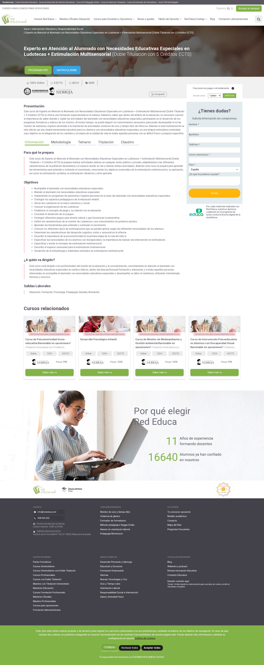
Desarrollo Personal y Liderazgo (116, 562)
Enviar (214, 193)
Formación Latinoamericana (233, 19)
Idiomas (104, 575)
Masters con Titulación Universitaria (51, 583)
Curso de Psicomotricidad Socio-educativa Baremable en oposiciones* (48, 343)
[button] (37, 142)
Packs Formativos (42, 562)
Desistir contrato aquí (178, 581)
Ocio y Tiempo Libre (110, 583)
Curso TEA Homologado (168, 2)
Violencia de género (110, 516)
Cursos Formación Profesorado (49, 592)
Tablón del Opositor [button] (168, 19)
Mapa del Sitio (174, 525)
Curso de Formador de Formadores (142, 2)
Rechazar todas (129, 647)
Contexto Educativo (177, 575)
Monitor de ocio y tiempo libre (115, 512)
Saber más (48, 372)
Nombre (194, 124)
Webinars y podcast (177, 566)
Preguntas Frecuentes (178, 529)
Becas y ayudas (146, 19)
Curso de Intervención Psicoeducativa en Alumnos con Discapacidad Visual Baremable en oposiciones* (213, 343)
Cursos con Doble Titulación (47, 579)
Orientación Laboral (110, 588)
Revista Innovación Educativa (182, 570)
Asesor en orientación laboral (115, 529)
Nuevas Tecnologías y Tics (113, 579)
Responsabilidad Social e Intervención (119, 592)
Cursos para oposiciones (45, 605)
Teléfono (194, 144)
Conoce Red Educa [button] (44, 19)
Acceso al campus (248, 8)
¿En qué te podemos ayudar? (204, 174)
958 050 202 (44, 518)
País (192, 164)
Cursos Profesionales (44, 575)
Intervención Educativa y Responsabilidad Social (57, 29)
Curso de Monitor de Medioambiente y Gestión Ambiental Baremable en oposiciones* (158, 343)
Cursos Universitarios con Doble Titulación (54, 570)
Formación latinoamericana (47, 610)
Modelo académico (177, 516)
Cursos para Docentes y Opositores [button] (113, 19)
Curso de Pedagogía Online (87, 2)
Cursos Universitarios (44, 566)
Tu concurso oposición (179, 512)
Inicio (27, 29)
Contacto (172, 520)
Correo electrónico (199, 154)
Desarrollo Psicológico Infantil (98, 339)
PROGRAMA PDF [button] (38, 70)
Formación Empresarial (111, 570)
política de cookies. (145, 638)
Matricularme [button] (67, 70)
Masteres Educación (43, 588)
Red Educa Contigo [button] (194, 19)
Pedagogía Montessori (111, 533)
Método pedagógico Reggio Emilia (117, 525)
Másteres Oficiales (42, 596)
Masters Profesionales (44, 601)
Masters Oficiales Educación (74, 19)
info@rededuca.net (47, 512)
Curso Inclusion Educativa (26, 2)
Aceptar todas (152, 647)
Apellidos (194, 134)
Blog (212, 19)
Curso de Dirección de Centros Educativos (57, 2)
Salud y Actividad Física (112, 596)
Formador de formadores (113, 520)
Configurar (109, 647)
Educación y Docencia (111, 566)
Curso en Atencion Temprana (113, 2)
